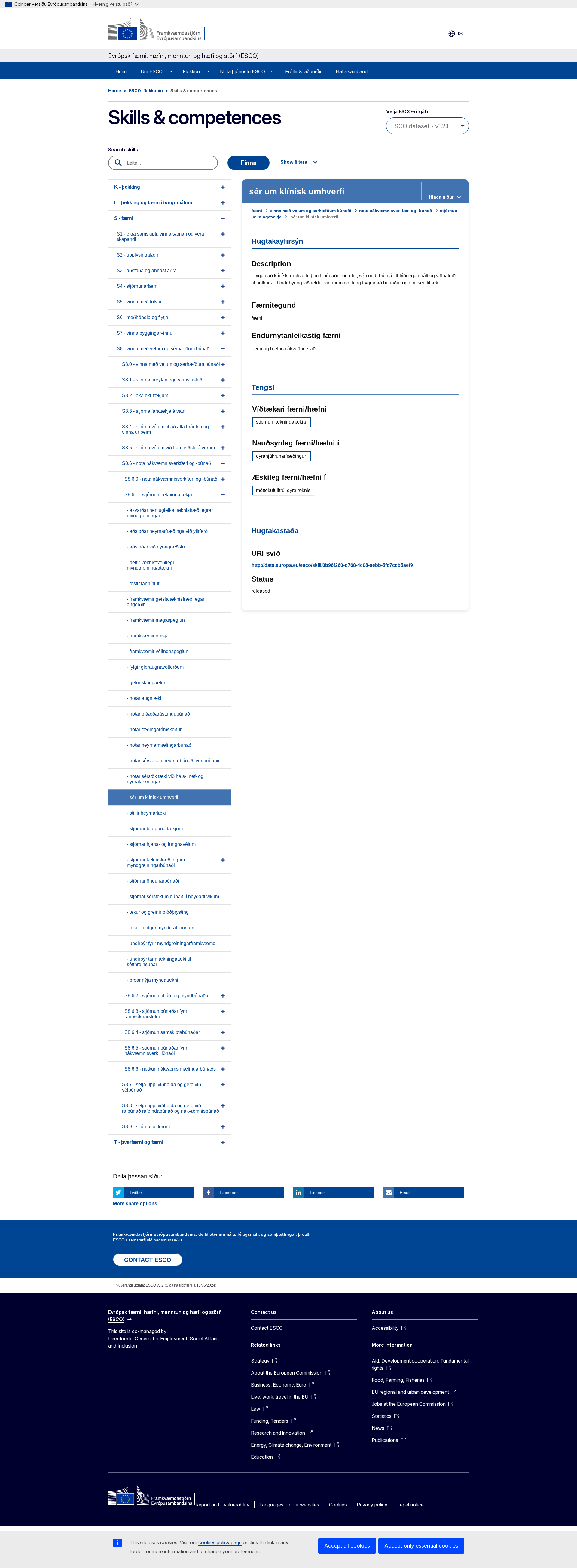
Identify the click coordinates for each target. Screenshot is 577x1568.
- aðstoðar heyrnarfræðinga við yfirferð (167, 531)
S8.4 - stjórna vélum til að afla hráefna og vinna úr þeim (165, 429)
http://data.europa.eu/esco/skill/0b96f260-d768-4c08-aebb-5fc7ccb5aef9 (332, 565)
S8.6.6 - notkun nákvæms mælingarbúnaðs (170, 1068)
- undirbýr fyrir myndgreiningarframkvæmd (171, 943)
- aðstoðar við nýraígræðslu (156, 546)
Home (114, 90)
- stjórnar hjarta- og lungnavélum (161, 844)
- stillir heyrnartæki (146, 813)
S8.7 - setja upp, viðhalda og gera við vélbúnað (161, 1087)
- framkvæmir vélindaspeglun (157, 651)
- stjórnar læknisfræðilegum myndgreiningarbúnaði (156, 862)
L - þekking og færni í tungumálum (153, 202)
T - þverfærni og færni (138, 1142)
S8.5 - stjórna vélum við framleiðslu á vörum (168, 447)
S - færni (123, 218)
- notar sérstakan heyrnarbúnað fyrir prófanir (173, 760)
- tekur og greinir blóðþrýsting (158, 912)
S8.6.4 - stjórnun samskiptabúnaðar (162, 1032)
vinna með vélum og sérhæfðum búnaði (310, 210)
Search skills (123, 150)
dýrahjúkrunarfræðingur (281, 456)
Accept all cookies (347, 1545)
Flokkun (191, 71)
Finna (249, 162)
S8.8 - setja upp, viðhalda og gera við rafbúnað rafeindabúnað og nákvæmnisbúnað (170, 1108)
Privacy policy (372, 1505)
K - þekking (127, 187)
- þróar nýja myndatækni (152, 980)
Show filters (293, 162)
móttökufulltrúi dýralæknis (283, 490)
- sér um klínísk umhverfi (152, 797)
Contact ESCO (267, 1328)
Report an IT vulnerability (222, 1505)
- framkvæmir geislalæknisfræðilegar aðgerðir (165, 602)
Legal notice (410, 1505)
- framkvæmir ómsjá (148, 635)
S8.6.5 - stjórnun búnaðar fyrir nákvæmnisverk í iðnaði (155, 1050)
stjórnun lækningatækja (281, 421)
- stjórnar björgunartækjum (155, 828)
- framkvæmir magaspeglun (156, 620)
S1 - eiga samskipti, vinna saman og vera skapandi (160, 236)
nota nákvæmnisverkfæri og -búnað (395, 210)
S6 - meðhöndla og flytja (142, 317)
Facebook (229, 1192)
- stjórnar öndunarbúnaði (153, 880)
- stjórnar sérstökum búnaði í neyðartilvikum (173, 896)
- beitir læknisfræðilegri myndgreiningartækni (151, 565)
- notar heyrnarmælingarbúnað (159, 745)
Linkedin (318, 1192)
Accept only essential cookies (421, 1545)
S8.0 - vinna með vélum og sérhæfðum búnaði (171, 364)
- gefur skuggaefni (146, 682)
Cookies (338, 1505)
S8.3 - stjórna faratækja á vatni (154, 411)
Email (405, 1192)
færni (257, 210)
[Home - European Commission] (156, 30)
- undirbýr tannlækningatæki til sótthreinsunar (159, 961)
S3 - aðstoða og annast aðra (147, 270)
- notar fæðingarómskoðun (155, 729)
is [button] (460, 33)
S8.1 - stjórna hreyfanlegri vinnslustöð (162, 379)
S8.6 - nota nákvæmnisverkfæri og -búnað (166, 463)
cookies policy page (220, 1542)
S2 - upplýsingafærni (139, 254)
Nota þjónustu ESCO (242, 71)
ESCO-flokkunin (146, 90)
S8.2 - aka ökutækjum (145, 395)
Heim (121, 71)
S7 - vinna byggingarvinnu (144, 333)
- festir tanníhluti (143, 583)
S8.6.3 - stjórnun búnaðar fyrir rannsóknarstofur (155, 1014)
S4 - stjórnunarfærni (138, 286)
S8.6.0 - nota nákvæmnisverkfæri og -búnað (170, 479)
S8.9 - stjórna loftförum (146, 1126)
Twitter (136, 1192)
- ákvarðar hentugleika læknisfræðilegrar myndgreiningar (170, 513)
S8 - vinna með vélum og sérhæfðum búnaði (164, 348)
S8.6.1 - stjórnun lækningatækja (158, 494)
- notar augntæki (144, 698)
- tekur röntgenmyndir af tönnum (160, 927)
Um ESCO (152, 71)
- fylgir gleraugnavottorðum (155, 667)
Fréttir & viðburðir (303, 71)
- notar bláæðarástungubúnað (158, 713)
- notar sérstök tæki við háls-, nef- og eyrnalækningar (165, 779)
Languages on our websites (289, 1505)
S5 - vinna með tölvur (139, 301)
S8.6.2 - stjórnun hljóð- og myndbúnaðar (167, 995)
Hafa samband (352, 71)
